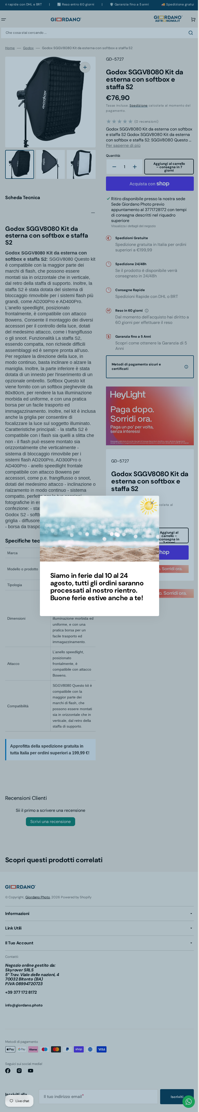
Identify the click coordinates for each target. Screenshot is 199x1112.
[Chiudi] (150, 503)
